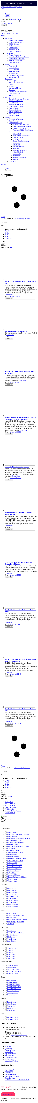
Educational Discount (12, 1076)
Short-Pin (12, 1019)
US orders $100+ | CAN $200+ (19, 3)
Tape (11, 1006)
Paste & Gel (9, 802)
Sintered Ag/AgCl (15, 922)
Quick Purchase (10, 1078)
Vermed (12, 879)
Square (11, 981)
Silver (11, 918)
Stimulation (13, 906)
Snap (11, 941)
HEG (11, 898)
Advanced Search (6, 23)
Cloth (11, 1004)
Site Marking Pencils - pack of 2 (16, 331)
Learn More (8, 294)
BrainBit (12, 836)
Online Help (9, 1052)
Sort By (3, 218)
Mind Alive (13, 857)
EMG (12, 892)
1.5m (11, 950)
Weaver (12, 881)
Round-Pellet (14, 989)
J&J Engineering (15, 852)
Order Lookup (9, 1069)
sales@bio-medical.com (19, 1035)
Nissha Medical (14, 867)
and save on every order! (11, 7)
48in (11, 954)
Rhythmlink (13, 871)
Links (2, 8)
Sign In (7, 16)
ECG (11, 888)
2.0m (11, 952)
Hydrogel (12, 973)
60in (11, 956)
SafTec (11, 873)
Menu (3, 35)
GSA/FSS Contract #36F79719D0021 (17, 1080)
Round (12, 983)
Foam (11, 1002)
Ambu (11, 832)
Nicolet (12, 863)
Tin (10, 924)
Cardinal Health (14, 840)
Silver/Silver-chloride (17, 920)
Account (7, 14)
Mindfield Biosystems (16, 859)
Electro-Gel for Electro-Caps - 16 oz (17, 467)
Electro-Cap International (18, 846)
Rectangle (13, 991)
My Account (9, 1071)
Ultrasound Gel (10, 813)
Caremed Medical (15, 842)
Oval (11, 995)
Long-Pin (12, 1017)
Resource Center (10, 1050)
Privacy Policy (9, 1055)
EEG (11, 890)
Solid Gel (12, 965)
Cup (11, 931)
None (11, 1010)
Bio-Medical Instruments (18, 834)
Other (11, 939)
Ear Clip (12, 935)
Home (7, 168)
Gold (11, 913)
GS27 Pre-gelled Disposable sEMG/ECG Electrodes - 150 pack (19, 563)
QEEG (12, 902)
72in (11, 958)
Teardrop (12, 993)
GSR (11, 894)
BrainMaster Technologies (18, 838)
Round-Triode (14, 987)
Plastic (11, 1008)
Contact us (8, 1048)
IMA (11, 848)
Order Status (9, 1072)
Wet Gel (12, 967)
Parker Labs (14, 869)
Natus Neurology (15, 861)
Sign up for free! (8, 1094)
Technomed (13, 875)
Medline (12, 854)
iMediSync (13, 850)
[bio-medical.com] (15, 19)
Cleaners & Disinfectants (13, 811)
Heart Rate (13, 896)
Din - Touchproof (15, 933)
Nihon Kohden (14, 865)
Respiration (13, 904)
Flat (11, 937)
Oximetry (12, 900)
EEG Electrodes (10, 803)
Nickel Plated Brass (15, 915)
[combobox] (10, 21)
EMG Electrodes (10, 807)
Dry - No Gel (14, 971)
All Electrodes (9, 809)
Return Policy (9, 1059)
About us (8, 1046)
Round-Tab (13, 985)
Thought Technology (17, 877)
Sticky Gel (13, 969)
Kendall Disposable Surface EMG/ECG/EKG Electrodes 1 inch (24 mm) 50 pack (20, 418)
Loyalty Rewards (10, 1074)
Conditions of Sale (11, 1057)
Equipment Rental (10, 1054)
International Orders (11, 1061)
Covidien (12, 844)
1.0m (11, 948)
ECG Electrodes (10, 805)
